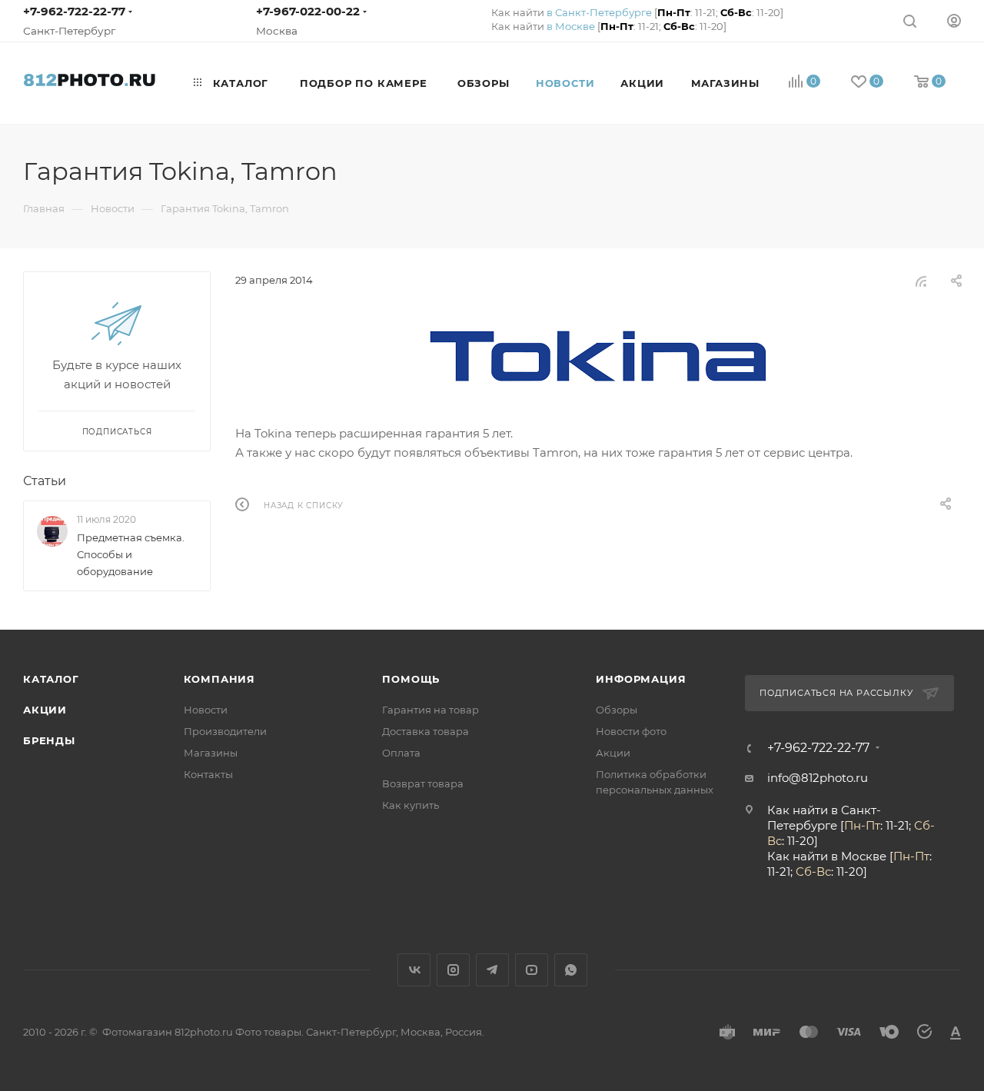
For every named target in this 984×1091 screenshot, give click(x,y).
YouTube (531, 969)
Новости (206, 709)
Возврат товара (423, 783)
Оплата (401, 753)
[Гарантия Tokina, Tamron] (598, 356)
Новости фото (631, 731)
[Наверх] (909, 570)
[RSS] (921, 281)
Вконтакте (413, 969)
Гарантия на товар (430, 709)
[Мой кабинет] (954, 20)
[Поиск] (909, 20)
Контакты (208, 774)
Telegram (492, 969)
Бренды (49, 740)
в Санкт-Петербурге (599, 12)
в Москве (571, 26)
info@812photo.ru (817, 777)
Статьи (44, 481)
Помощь (411, 679)
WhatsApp (570, 969)
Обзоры (616, 709)
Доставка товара (425, 731)
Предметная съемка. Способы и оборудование (130, 554)
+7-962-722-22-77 (74, 11)
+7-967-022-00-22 (308, 11)
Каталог (51, 679)
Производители (225, 731)
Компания (219, 679)
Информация (641, 679)
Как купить (410, 805)
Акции (45, 709)
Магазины (211, 753)
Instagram (453, 969)
